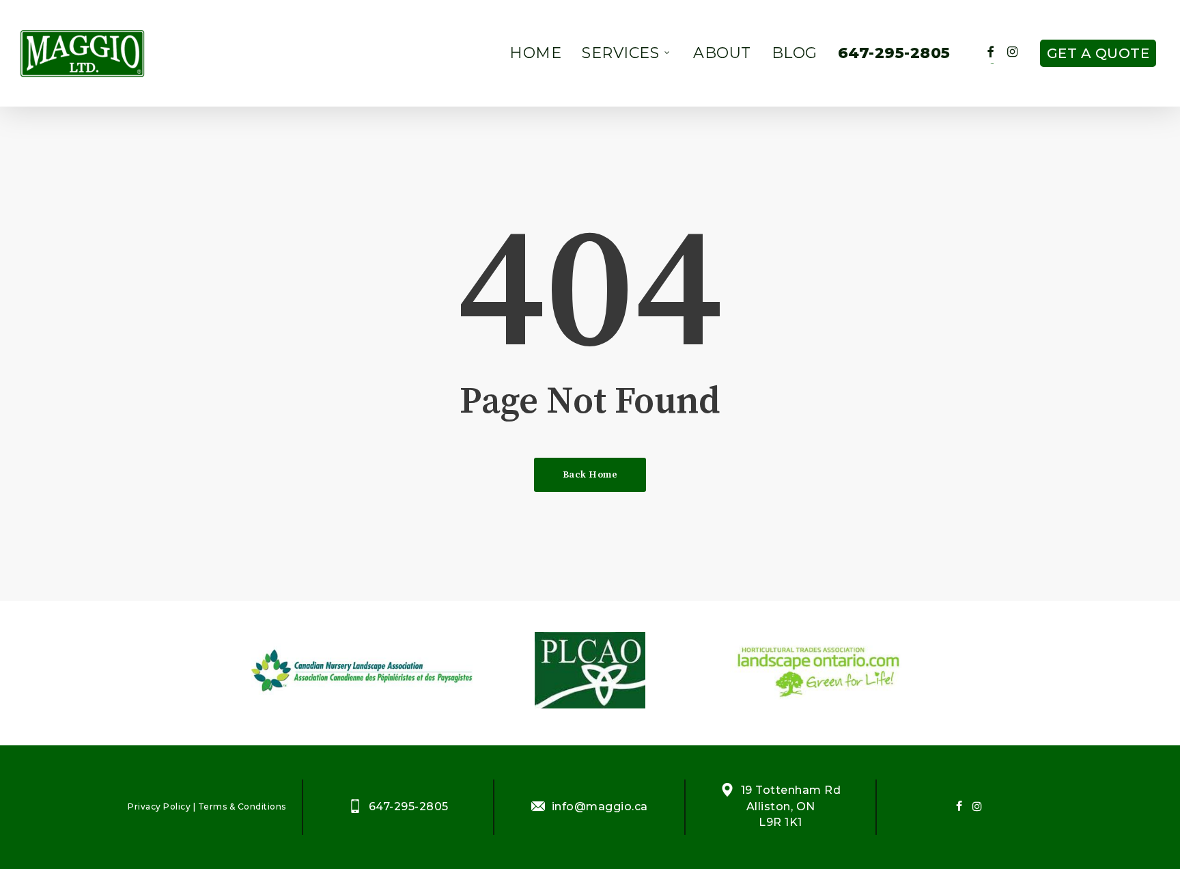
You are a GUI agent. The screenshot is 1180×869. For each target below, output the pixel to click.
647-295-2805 (409, 806)
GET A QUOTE (1098, 53)
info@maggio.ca (600, 806)
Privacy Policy (159, 806)
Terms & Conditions (242, 806)
